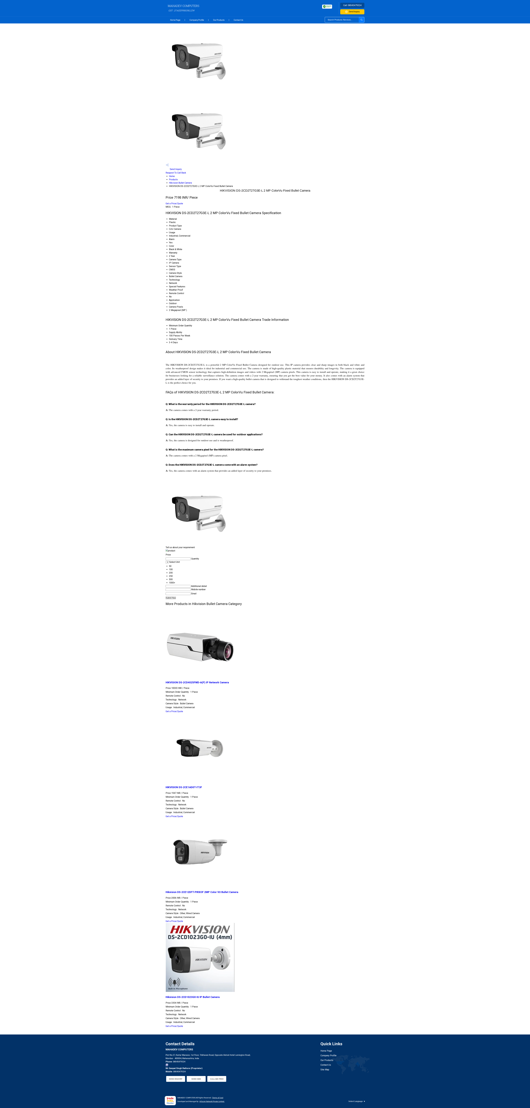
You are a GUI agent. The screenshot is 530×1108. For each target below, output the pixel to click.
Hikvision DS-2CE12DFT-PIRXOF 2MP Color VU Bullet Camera (202, 892)
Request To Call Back (176, 172)
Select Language (356, 1101)
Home (172, 176)
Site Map (324, 1069)
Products (173, 179)
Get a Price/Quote (174, 203)
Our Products (219, 20)
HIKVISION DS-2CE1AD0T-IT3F (184, 787)
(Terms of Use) (217, 1098)
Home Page (175, 20)
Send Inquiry (354, 11)
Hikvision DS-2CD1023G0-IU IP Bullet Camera (193, 997)
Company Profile (197, 20)
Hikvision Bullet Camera (180, 183)
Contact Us (238, 20)
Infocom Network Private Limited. (212, 1101)
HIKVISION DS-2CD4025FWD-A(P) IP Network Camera (197, 682)
